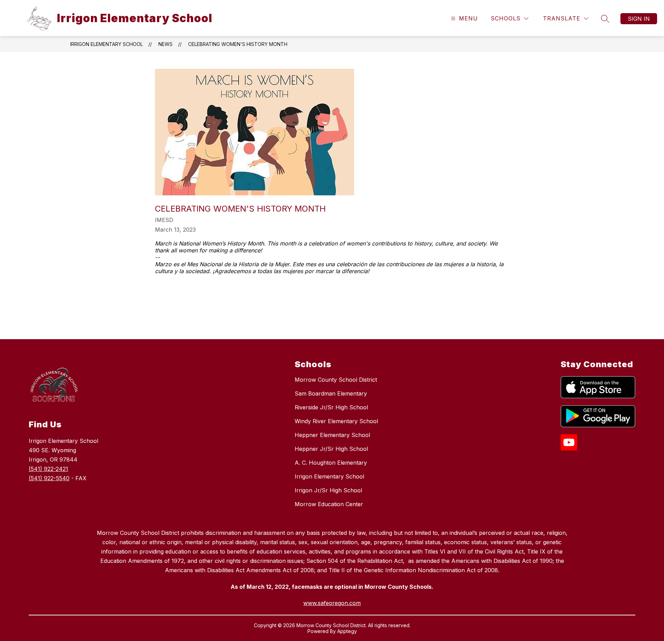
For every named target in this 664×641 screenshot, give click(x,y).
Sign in (639, 18)
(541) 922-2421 (48, 468)
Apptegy (347, 631)
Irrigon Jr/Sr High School (328, 490)
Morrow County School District (336, 379)
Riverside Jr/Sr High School (331, 407)
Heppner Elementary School (332, 434)
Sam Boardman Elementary (331, 393)
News (165, 44)
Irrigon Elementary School (106, 44)
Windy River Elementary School (336, 421)
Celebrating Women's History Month (237, 44)
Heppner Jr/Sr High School (331, 448)
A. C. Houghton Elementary (331, 462)
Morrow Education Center (329, 504)
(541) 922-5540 (49, 478)
